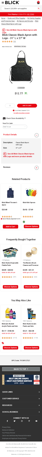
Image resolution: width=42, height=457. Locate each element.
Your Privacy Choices (8, 433)
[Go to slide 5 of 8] (24, 88)
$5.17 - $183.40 (8, 331)
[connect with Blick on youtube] (36, 422)
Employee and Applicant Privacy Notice (14, 438)
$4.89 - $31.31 (28, 270)
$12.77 (19, 93)
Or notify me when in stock (22, 113)
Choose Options (31, 226)
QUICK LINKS (7, 392)
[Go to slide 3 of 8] (21, 88)
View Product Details (20, 46)
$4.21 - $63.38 (28, 331)
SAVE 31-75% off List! (29, 333)
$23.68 (4, 210)
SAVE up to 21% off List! (30, 272)
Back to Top (20, 369)
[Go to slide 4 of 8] (22, 88)
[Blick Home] (12, 3)
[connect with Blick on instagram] (22, 422)
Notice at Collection (8, 430)
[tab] (21, 134)
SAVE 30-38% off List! (8, 272)
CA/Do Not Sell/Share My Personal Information (16, 435)
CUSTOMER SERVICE (10, 399)
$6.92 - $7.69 (28, 210)
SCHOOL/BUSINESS (10, 412)
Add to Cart (10, 227)
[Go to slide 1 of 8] (18, 88)
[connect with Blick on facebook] (7, 422)
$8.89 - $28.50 (7, 270)
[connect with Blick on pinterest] (29, 422)
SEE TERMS (30, 14)
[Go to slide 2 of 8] (19, 88)
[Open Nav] (3, 2)
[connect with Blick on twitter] (14, 422)
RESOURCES (7, 405)
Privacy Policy (6, 427)
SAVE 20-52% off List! (8, 333)
